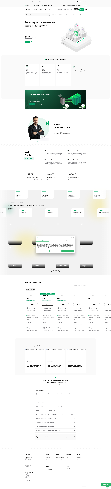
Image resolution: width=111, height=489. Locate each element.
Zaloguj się (76, 9)
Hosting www (48, 457)
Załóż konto (82, 9)
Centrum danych (69, 464)
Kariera (68, 466)
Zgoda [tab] (42, 240)
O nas (27, 183)
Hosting (41, 9)
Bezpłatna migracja (59, 9)
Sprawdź (74, 83)
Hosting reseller (48, 461)
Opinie (78, 459)
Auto (77, 1)
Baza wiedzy (79, 457)
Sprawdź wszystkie (82, 345)
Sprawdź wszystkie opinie (55, 270)
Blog (67, 457)
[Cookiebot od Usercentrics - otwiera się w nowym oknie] (70, 237)
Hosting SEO (48, 459)
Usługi (49, 9)
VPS (45, 9)
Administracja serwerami (60, 457)
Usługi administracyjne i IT (60, 459)
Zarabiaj (65, 9)
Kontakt (71, 9)
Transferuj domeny (39, 104)
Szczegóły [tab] (55, 240)
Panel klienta (68, 468)
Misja (67, 461)
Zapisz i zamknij (84, 1)
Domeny (35, 9)
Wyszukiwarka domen (49, 469)
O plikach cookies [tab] (68, 240)
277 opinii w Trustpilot (19, 202)
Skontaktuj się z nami (70, 436)
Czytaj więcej (80, 5)
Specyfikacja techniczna (49, 462)
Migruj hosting (32, 104)
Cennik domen (48, 471)
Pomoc (68, 9)
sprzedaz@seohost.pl (29, 469)
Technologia (68, 462)
